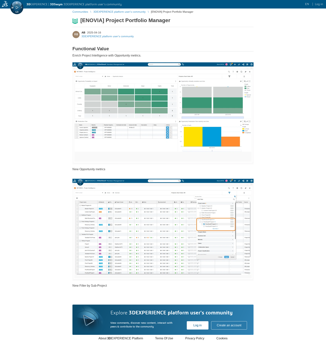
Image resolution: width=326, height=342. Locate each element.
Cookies (222, 338)
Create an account (229, 325)
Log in (197, 325)
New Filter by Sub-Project (89, 285)
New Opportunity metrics (88, 169)
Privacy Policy (194, 338)
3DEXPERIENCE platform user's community (108, 36)
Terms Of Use (164, 338)
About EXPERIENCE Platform (120, 338)
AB (83, 32)
